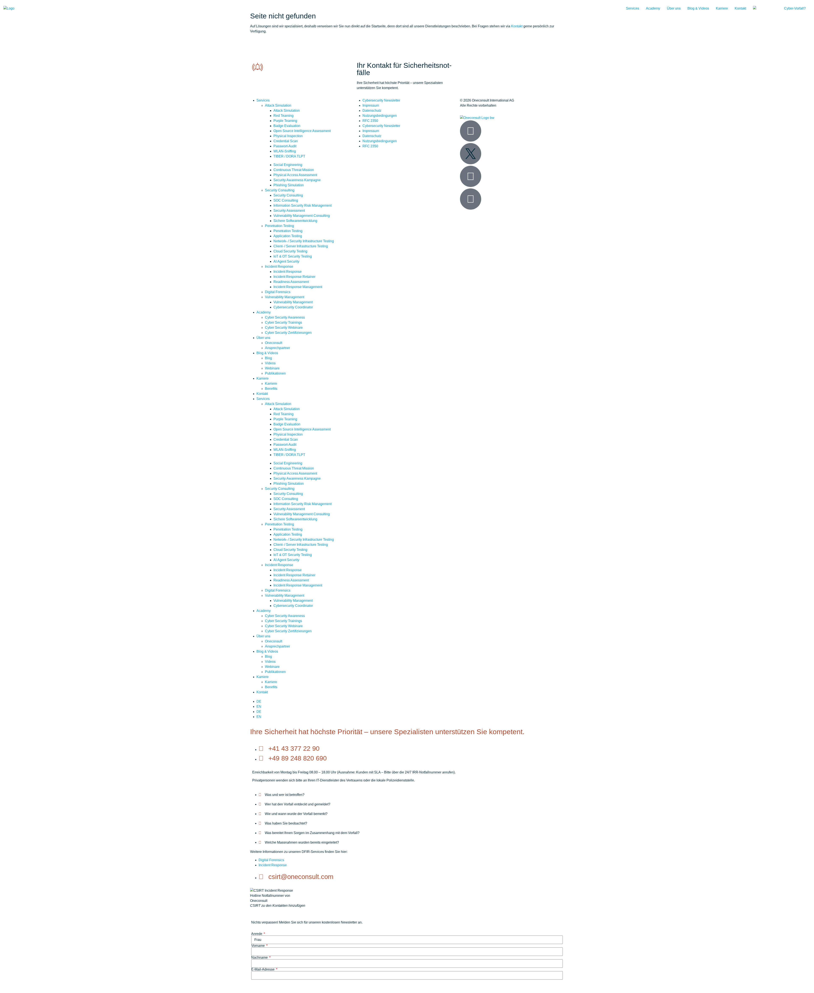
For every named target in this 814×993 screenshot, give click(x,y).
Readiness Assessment (291, 282)
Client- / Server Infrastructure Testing (300, 246)
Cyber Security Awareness (285, 317)
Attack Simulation (278, 105)
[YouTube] (470, 176)
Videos (270, 363)
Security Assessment (289, 210)
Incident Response (279, 266)
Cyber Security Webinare (284, 327)
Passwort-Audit (284, 146)
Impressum (370, 105)
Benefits (271, 388)
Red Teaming (283, 115)
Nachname (260, 957)
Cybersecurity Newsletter (381, 100)
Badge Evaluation (286, 126)
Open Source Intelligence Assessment (302, 131)
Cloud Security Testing (290, 251)
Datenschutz (371, 110)
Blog (268, 358)
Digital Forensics (277, 292)
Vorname (258, 945)
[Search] (763, 8)
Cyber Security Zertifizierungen (288, 332)
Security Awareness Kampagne (297, 180)
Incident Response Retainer (294, 277)
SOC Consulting (285, 200)
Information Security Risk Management (302, 205)
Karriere (722, 8)
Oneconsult (273, 343)
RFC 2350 (370, 121)
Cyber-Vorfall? (795, 8)
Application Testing (287, 236)
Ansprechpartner (277, 348)
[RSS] (470, 199)
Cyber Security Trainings (283, 322)
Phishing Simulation (288, 185)
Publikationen (275, 373)
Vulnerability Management (284, 297)
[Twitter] (470, 153)
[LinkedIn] (470, 131)
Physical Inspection (288, 136)
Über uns (674, 8)
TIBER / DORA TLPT (289, 156)
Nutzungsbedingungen (379, 115)
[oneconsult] (477, 118)
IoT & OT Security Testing (292, 256)
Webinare (272, 368)
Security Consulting (279, 190)
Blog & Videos (698, 8)
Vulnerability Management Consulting (301, 215)
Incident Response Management (297, 287)
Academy (653, 8)
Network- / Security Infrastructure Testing (303, 241)
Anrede (257, 934)
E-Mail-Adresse (263, 969)
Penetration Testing (279, 226)
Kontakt (740, 8)
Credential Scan (285, 141)
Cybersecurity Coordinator (293, 307)
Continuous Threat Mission (293, 170)
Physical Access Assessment (295, 175)
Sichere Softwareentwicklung (295, 221)
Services (632, 8)
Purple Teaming (285, 121)
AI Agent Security (286, 261)
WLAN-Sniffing (284, 151)
